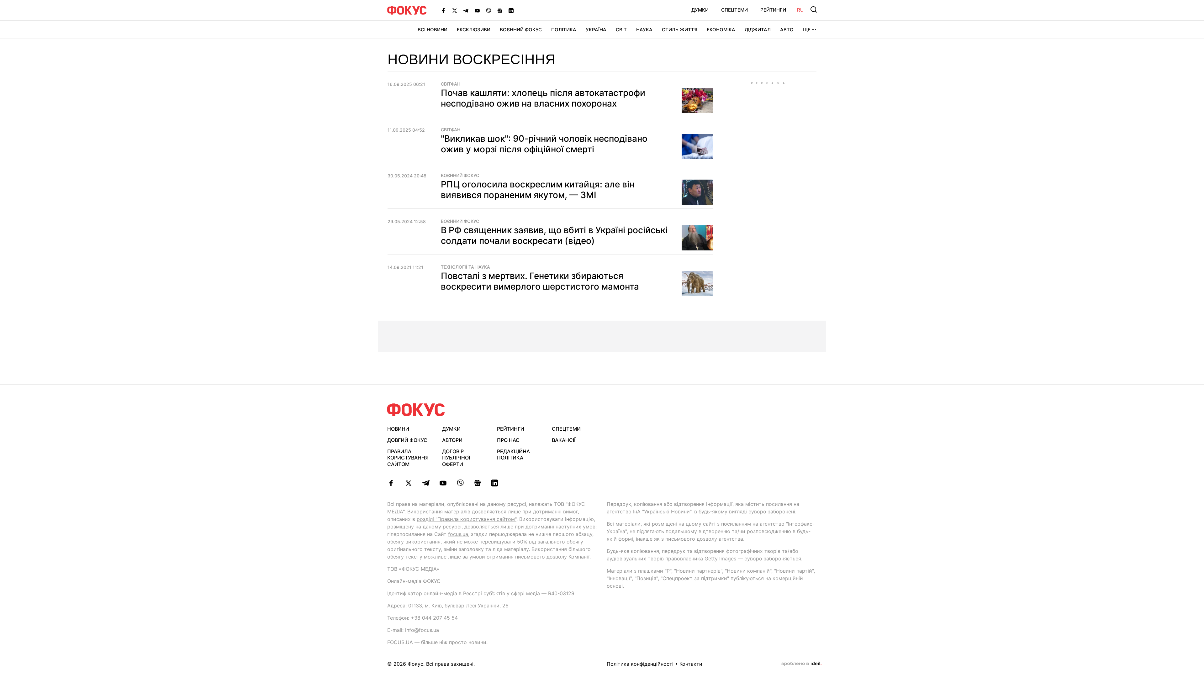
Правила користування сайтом (408, 458)
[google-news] (477, 483)
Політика (563, 30)
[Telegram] (466, 10)
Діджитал (758, 30)
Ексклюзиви (473, 30)
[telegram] (426, 483)
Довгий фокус (407, 440)
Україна (596, 30)
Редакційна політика (513, 454)
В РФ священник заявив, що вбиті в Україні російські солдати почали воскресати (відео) (554, 235)
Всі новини (432, 30)
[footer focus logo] (416, 409)
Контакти (690, 664)
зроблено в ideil (801, 664)
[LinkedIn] (511, 10)
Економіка (721, 30)
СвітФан (450, 84)
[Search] (813, 9)
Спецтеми (734, 10)
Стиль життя (679, 30)
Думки (700, 10)
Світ (621, 30)
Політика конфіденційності (640, 664)
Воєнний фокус (460, 175)
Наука (644, 30)
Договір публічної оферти (456, 458)
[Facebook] (443, 10)
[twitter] (408, 483)
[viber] (460, 483)
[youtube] (443, 483)
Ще (807, 30)
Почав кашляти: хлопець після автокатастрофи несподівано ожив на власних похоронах (543, 98)
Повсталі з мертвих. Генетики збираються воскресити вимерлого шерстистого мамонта (540, 281)
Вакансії (563, 440)
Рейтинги (773, 10)
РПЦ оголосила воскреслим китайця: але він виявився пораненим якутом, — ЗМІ (537, 189)
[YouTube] (477, 10)
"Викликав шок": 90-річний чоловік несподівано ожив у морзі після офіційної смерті (544, 144)
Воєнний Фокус (521, 30)
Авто (787, 30)
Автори (452, 440)
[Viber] (488, 10)
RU (800, 10)
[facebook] (391, 483)
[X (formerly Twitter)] (454, 10)
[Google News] (499, 10)
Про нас (508, 440)
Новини (398, 429)
